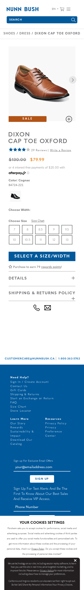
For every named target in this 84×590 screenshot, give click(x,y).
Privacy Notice (47, 570)
